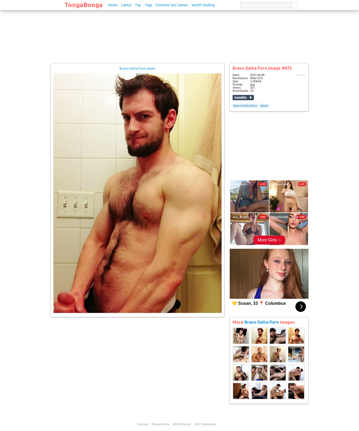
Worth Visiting (203, 5)
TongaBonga (83, 4)
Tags (148, 5)
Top (138, 5)
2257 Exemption (205, 424)
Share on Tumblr (243, 97)
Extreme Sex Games (172, 5)
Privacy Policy (160, 424)
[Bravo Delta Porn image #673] (137, 311)
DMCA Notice (182, 424)
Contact (142, 424)
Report (301, 75)
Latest (126, 5)
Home (113, 5)
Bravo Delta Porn (245, 105)
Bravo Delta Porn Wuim (137, 68)
